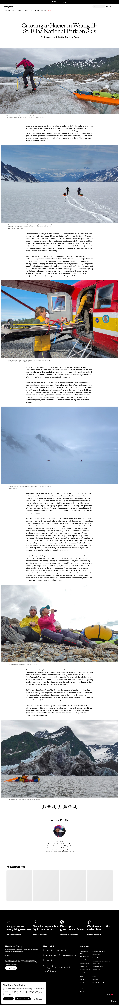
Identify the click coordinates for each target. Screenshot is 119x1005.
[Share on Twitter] (54, 807)
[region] (23, 993)
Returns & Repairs (67, 955)
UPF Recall (95, 979)
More (15, 2)
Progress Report (84, 960)
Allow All (8, 999)
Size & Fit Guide (51, 955)
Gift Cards (82, 979)
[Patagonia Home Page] (9, 7)
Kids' (26, 10)
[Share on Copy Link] (70, 807)
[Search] (98, 6)
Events (81, 976)
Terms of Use (96, 969)
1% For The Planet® (85, 969)
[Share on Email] (64, 807)
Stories (11, 2)
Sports (43, 10)
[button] (112, 1001)
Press (94, 976)
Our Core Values (84, 956)
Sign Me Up (11, 968)
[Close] (44, 984)
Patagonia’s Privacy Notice (11, 964)
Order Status (59, 950)
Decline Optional (23, 999)
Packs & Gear (35, 10)
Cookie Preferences (49, 971)
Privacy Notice (96, 958)
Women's (20, 10)
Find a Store (112, 2)
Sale (49, 10)
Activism (6, 2)
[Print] (75, 807)
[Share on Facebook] (43, 807)
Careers (95, 973)
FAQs (47, 950)
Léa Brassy (45, 37)
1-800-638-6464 (65, 968)
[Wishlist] (107, 6)
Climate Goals (83, 966)
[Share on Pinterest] (49, 807)
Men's (14, 10)
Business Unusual (84, 963)
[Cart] (113, 6)
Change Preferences (38, 999)
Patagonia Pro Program (99, 951)
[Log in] (110, 6)
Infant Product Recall (98, 983)
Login (47, 960)
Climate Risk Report (98, 966)
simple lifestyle (60, 850)
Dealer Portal (96, 954)
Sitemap (82, 991)
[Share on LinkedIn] (59, 807)
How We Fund (83, 973)
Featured (7, 10)
